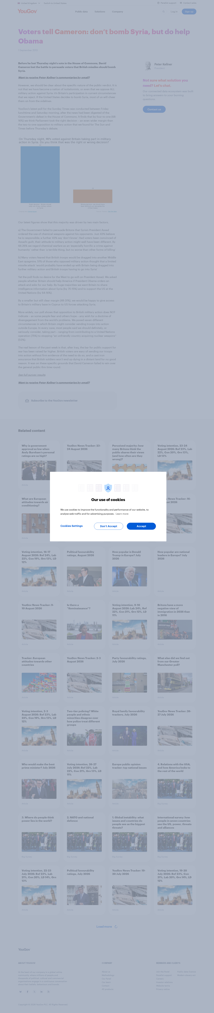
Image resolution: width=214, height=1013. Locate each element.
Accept (141, 526)
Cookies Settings (71, 526)
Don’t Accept (108, 526)
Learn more (122, 513)
